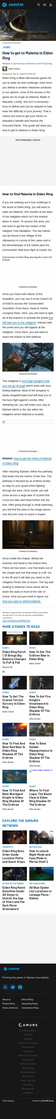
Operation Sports (28, 1072)
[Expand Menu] (45, 5)
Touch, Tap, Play (28, 1080)
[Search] (39, 5)
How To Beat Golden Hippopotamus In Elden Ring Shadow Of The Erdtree (41, 752)
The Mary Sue (28, 1076)
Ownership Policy (30, 1003)
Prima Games (28, 1047)
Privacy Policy (8, 1003)
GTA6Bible (28, 1093)
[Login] (51, 5)
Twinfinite (28, 1034)
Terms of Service (10, 1008)
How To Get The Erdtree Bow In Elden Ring (40, 655)
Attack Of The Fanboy (28, 1043)
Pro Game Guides (28, 1030)
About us (6, 999)
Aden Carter (35, 663)
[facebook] (20, 987)
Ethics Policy (27, 999)
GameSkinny (28, 1068)
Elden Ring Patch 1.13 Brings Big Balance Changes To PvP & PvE (14, 657)
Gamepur (28, 1039)
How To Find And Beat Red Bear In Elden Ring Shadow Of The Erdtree (13, 750)
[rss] (5, 987)
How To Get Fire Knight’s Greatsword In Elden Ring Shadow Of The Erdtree (40, 705)
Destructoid (28, 1059)
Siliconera (28, 1051)
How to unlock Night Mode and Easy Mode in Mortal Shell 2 (39, 856)
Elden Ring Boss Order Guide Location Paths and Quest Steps (13, 856)
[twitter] (13, 987)
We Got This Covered (28, 1055)
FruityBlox (28, 1084)
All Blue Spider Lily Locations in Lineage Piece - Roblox (40, 893)
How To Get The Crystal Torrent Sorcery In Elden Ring (13, 702)
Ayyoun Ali (7, 667)
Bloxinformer (28, 1088)
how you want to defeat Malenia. (21, 601)
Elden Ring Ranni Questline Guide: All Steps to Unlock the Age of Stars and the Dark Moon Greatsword (13, 898)
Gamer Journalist (28, 1064)
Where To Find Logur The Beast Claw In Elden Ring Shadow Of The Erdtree (40, 797)
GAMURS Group (48, 1101)
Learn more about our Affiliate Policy (16, 620)
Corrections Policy (30, 1008)
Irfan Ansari (34, 718)
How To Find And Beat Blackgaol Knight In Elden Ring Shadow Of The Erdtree (13, 797)
